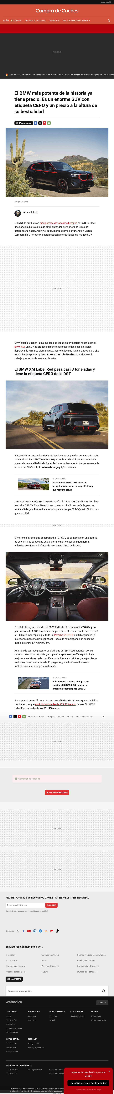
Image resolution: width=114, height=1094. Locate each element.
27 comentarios (25, 123)
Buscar (103, 991)
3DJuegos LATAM (35, 1070)
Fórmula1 (10, 955)
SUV (71, 716)
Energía (77, 74)
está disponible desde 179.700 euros (55, 704)
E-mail (49, 123)
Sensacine (53, 1016)
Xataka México (12, 1070)
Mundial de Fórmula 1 (87, 972)
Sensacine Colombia (57, 1074)
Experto (96, 74)
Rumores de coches (15, 966)
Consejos (54, 20)
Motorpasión (96, 1016)
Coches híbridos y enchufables (91, 955)
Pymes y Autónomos (36, 1047)
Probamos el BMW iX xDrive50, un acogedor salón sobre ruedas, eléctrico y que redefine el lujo (73, 486)
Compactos (11, 960)
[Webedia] (107, 2)
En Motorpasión (59, 479)
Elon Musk (66, 74)
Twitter (109, 20)
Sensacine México (56, 1070)
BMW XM (19, 346)
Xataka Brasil (11, 1074)
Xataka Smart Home (14, 1028)
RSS (46, 930)
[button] (30, 212)
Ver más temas (14, 979)
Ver (58, 793)
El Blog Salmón (33, 1043)
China (19, 74)
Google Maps (41, 74)
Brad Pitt (54, 74)
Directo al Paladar (77, 1016)
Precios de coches (50, 966)
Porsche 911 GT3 (63, 635)
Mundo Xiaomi (12, 1032)
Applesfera (10, 1024)
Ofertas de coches (35, 20)
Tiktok (57, 930)
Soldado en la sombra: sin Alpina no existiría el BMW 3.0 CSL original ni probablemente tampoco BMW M (71, 685)
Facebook (35, 123)
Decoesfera (11, 1047)
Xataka (9, 1016)
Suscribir (51, 905)
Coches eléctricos (50, 955)
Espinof (52, 1020)
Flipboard (44, 123)
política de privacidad (39, 911)
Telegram (40, 930)
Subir (100, 1003)
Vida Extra (31, 1020)
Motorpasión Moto (98, 1020)
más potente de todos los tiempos (58, 223)
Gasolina (28, 74)
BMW (41, 716)
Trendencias (11, 1043)
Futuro (45, 972)
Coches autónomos (15, 972)
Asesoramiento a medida (76, 20)
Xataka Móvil (11, 1020)
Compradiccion (12, 1052)
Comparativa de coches (88, 966)
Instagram (34, 930)
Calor (11, 74)
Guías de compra (12, 20)
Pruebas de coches (86, 960)
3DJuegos (32, 1016)
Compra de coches (57, 11)
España (87, 74)
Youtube (29, 930)
